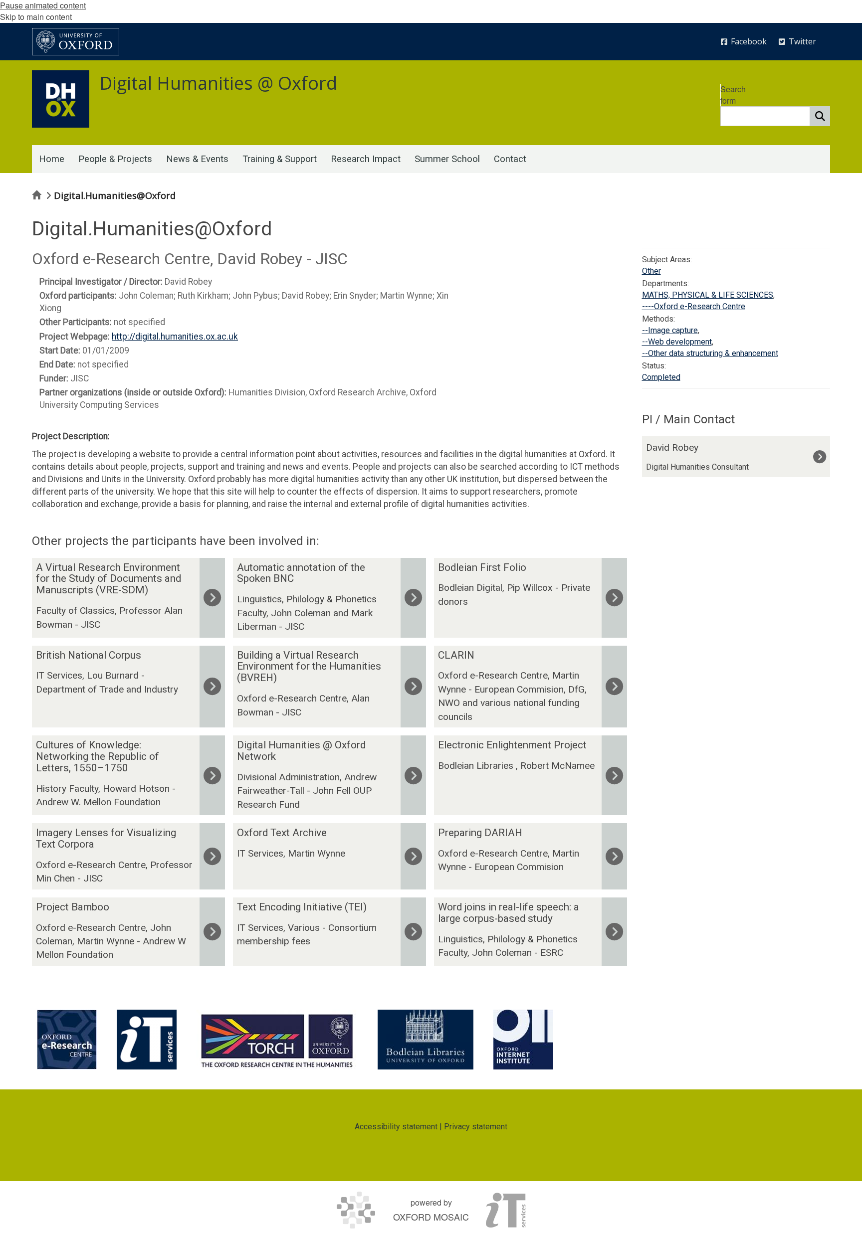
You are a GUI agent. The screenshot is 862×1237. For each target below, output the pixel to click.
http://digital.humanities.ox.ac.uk (175, 337)
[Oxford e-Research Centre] (67, 1039)
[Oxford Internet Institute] (523, 1039)
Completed (661, 377)
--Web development (677, 342)
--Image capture (670, 330)
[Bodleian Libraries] (425, 1039)
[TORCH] (277, 1039)
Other (651, 271)
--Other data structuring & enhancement (710, 353)
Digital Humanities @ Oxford (218, 83)
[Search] (820, 116)
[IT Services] (147, 1039)
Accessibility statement (396, 1126)
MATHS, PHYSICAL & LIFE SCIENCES (707, 295)
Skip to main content (36, 16)
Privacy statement (475, 1126)
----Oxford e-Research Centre (693, 306)
